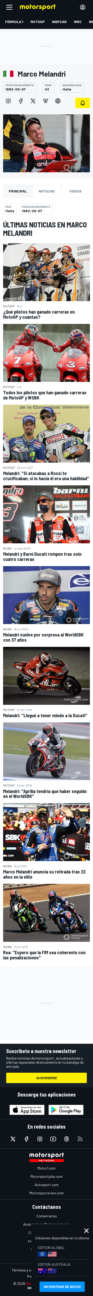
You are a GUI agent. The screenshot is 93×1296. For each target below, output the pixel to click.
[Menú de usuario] (83, 7)
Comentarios (46, 1216)
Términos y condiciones (30, 1270)
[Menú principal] (9, 7)
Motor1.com (46, 1168)
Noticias (47, 191)
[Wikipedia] (45, 101)
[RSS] (80, 1139)
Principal (18, 191)
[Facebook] (21, 101)
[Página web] (58, 101)
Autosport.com (47, 1184)
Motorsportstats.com (46, 1193)
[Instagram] (8, 101)
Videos (75, 191)
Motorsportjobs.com (46, 1176)
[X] (33, 101)
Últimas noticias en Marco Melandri (45, 228)
